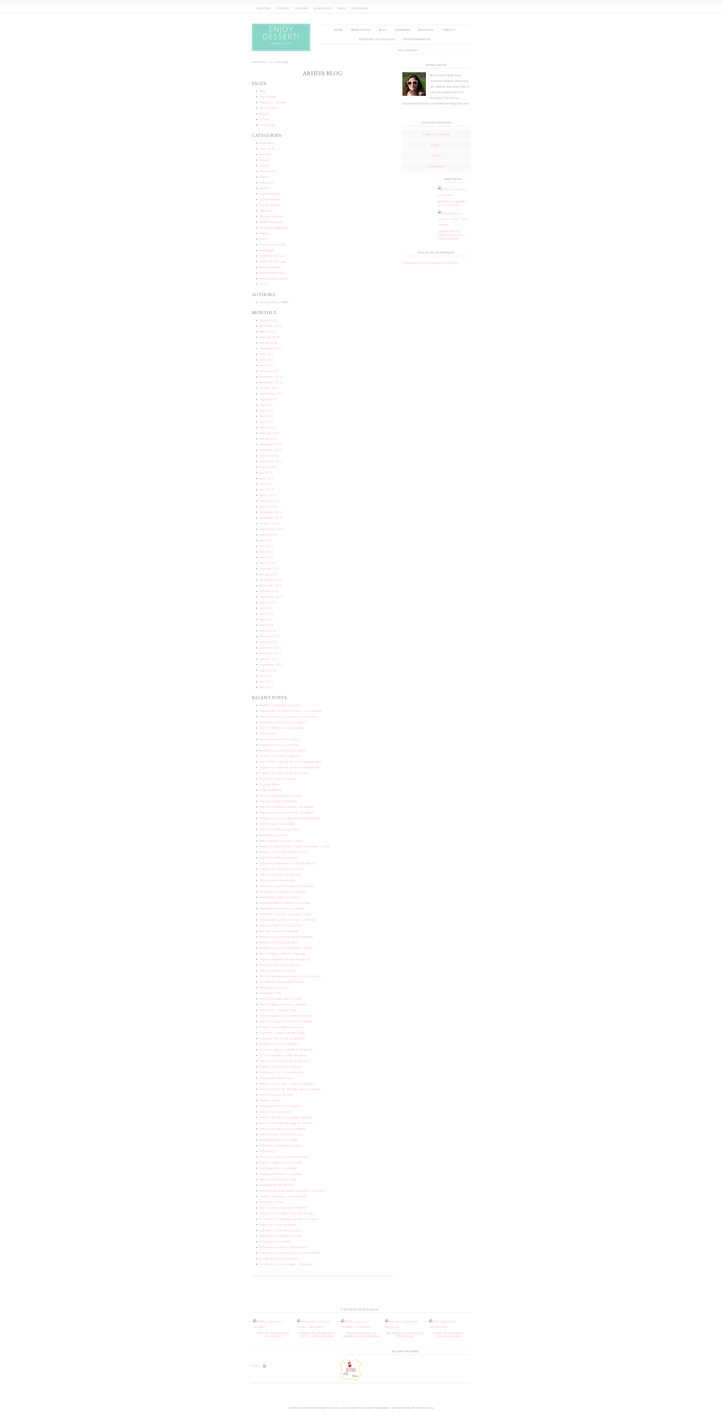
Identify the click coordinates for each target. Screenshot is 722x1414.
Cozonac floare (269, 784)
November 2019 (270, 326)
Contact (264, 119)
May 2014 (266, 551)
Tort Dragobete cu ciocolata (278, 1168)
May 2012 (266, 687)
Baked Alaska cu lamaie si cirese (281, 840)
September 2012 (271, 664)
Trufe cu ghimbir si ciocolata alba (281, 728)
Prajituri (264, 233)
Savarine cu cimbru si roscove (279, 897)
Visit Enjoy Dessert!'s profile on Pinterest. (430, 263)
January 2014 (268, 574)
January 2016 (268, 439)
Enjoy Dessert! (281, 32)
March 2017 (267, 365)
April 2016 (266, 422)
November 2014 (270, 518)
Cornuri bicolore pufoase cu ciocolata (284, 903)
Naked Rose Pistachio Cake (277, 1179)
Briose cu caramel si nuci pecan (280, 925)
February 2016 (269, 433)
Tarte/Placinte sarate (273, 278)
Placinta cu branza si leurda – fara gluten (286, 807)
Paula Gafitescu (270, 302)
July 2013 (265, 608)
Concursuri (266, 182)
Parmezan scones (271, 1202)
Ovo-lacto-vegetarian (273, 227)
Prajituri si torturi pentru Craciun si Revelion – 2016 (294, 846)
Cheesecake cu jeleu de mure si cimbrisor (287, 920)
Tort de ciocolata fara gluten (278, 801)
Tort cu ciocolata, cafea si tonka (280, 999)
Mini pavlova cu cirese (274, 987)
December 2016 (270, 376)
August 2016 (268, 399)
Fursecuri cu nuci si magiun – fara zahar (286, 1264)
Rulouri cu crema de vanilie (277, 1224)
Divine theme (401, 1407)
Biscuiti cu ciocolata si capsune (280, 965)
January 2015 (268, 506)
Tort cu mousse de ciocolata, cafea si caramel (290, 1089)
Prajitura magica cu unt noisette (280, 1162)
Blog (262, 91)
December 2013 (270, 580)
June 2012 (266, 681)
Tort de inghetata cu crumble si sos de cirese (290, 976)
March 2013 (267, 630)
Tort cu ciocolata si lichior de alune (282, 1055)
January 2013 (268, 642)
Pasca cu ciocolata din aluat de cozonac (286, 1123)
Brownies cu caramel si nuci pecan (282, 722)
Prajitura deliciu (269, 1100)
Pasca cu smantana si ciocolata (280, 795)
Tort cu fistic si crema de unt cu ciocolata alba (290, 761)
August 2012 (268, 670)
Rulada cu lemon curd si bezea (280, 1106)
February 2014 (269, 568)
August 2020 (268, 320)
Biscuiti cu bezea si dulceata (278, 857)
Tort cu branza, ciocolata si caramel (283, 1207)
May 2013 (266, 619)
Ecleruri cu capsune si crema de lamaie (285, 1021)
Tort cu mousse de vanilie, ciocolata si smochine (292, 1191)
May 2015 (266, 484)
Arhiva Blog (266, 125)
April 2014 (266, 557)
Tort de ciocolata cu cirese (277, 970)
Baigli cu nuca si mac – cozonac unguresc (287, 1083)
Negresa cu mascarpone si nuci (280, 1236)
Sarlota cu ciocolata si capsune (280, 756)
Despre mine (268, 108)
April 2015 (266, 489)
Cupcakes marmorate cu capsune (282, 1038)
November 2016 (270, 382)
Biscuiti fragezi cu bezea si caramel (282, 1004)
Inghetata (265, 210)
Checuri (264, 165)
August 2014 (268, 535)
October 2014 (269, 523)
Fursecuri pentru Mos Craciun (279, 739)
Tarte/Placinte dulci (272, 273)
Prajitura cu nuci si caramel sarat (281, 1072)
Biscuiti (264, 160)
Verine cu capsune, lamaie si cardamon (285, 1049)
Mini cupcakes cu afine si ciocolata (282, 953)
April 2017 (266, 359)
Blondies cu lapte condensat (278, 931)
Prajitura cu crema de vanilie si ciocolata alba (289, 767)
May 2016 (266, 416)
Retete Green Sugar (273, 261)
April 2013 (266, 625)
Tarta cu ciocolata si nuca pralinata (282, 1128)
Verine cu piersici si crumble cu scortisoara (288, 716)
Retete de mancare (272, 256)
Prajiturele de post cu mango (279, 1140)
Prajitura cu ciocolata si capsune (281, 1027)
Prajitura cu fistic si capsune (278, 1044)
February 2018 (269, 337)
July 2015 (265, 472)
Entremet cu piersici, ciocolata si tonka (285, 914)
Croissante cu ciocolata (275, 1241)
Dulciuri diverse (269, 205)
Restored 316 (425, 1407)
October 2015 (269, 455)
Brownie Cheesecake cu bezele (280, 1066)
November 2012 (270, 653)
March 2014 (267, 563)
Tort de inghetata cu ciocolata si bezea (285, 1016)
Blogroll (264, 113)
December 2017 (270, 348)
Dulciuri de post (270, 199)
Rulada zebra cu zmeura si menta (282, 908)
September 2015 (271, 461)
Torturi (263, 284)
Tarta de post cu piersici (275, 1111)
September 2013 (271, 597)
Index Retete (268, 96)
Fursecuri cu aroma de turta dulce (282, 750)
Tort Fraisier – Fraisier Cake (277, 1010)
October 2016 (269, 388)
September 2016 (271, 393)
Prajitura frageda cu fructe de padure (284, 959)
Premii (263, 239)
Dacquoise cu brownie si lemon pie (283, 891)
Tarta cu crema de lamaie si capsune (284, 1061)
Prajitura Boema (270, 790)
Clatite (263, 177)
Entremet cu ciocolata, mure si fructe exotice (289, 1253)
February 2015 (269, 501)
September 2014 (271, 529)
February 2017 (269, 371)
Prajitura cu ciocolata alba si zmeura (283, 852)
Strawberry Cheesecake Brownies (282, 982)
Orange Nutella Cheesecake (278, 1258)
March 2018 (267, 331)
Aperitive (265, 154)
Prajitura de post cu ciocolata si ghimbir (285, 1117)
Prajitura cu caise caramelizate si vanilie (286, 948)
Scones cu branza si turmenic (279, 829)
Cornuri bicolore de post (276, 1095)
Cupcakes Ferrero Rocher (276, 1185)
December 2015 (270, 444)
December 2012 (270, 647)
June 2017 (266, 354)
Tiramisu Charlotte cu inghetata (280, 874)
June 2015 (266, 478)
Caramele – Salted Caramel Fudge (282, 1032)
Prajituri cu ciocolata (273, 102)
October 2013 (269, 591)
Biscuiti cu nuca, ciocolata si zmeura (283, 1157)
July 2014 (265, 540)
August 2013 (268, 602)
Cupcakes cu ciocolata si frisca (279, 1230)
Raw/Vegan (266, 250)
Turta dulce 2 (268, 733)
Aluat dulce (266, 143)
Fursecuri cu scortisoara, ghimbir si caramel (288, 1219)
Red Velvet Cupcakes (273, 835)
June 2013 (266, 614)
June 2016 (266, 410)
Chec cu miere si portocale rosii (280, 1134)
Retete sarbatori (270, 267)
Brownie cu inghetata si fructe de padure (287, 863)
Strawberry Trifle (270, 993)
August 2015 (268, 467)
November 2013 (270, 585)
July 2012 (265, 676)
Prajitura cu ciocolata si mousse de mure (287, 1213)
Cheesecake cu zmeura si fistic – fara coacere (290, 711)
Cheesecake (267, 171)
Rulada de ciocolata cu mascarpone (283, 1247)
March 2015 (267, 495)
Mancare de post (270, 216)
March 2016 (267, 427)
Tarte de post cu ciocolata (276, 824)
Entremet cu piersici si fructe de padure (286, 886)
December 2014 (270, 512)
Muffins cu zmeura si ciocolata (279, 705)
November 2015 (270, 450)
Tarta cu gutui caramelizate (277, 880)
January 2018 (268, 343)
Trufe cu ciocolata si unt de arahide (283, 1196)
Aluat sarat (266, 148)
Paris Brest (266, 1151)
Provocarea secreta (272, 244)
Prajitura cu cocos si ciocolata (279, 745)
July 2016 (265, 405)
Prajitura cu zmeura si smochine (281, 869)
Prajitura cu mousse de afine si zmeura (286, 936)
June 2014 (266, 546)
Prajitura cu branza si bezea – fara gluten (287, 812)
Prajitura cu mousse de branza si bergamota (289, 818)
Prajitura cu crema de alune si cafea (283, 773)
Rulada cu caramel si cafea (277, 778)
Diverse (264, 188)
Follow (255, 1365)
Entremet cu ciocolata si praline (280, 1145)
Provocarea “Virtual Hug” (275, 1078)
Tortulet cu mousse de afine (278, 942)
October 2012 (269, 659)
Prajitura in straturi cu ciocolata (280, 1174)
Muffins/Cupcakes (271, 222)
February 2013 (269, 636)
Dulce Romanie (269, 194)
